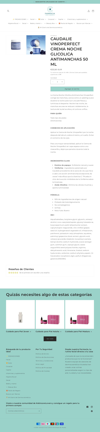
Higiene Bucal (11, 377)
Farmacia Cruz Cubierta (46, 427)
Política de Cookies (43, 371)
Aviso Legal (40, 364)
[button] (8, 11)
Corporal (9, 366)
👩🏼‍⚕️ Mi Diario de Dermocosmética (18, 397)
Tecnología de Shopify (59, 427)
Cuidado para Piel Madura (77, 331)
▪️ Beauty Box (11, 387)
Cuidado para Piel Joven (17, 331)
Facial (8, 359)
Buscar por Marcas (13, 394)
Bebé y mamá (11, 384)
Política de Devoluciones (45, 357)
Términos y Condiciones (44, 361)
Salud (8, 380)
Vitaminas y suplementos (15, 373)
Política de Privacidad (44, 368)
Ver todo (50, 339)
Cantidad (53, 78)
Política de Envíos (42, 354)
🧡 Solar (9, 363)
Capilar (8, 370)
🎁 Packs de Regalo (13, 391)
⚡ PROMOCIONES (13, 356)
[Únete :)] (39, 411)
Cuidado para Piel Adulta (47, 331)
